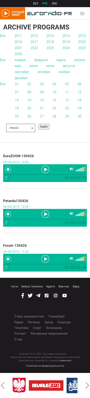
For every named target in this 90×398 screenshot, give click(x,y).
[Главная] (48, 13)
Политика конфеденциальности (45, 365)
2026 (18, 54)
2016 (18, 42)
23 (67, 108)
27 (42, 116)
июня (33, 66)
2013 (50, 36)
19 (17, 108)
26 (29, 116)
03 (42, 84)
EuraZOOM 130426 (18, 156)
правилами (65, 360)
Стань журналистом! (29, 316)
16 (54, 100)
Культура (64, 322)
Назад (2, 385)
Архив (49, 322)
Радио (18, 322)
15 (42, 100)
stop (8, 169)
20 (29, 108)
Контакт (20, 333)
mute (71, 169)
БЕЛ (35, 3)
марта (61, 60)
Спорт (37, 328)
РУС (45, 3)
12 (79, 92)
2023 (50, 48)
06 (79, 84)
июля (50, 66)
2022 (34, 48)
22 (54, 108)
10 (54, 92)
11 (67, 92)
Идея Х (50, 286)
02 (29, 84)
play (45, 169)
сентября (22, 72)
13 (17, 100)
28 (54, 116)
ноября (64, 72)
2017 (34, 42)
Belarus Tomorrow (32, 286)
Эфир (75, 286)
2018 (50, 42)
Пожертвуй (56, 316)
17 (67, 100)
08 (29, 92)
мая (18, 66)
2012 (34, 36)
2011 (18, 36)
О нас (18, 339)
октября (43, 72)
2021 (18, 48)
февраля (41, 60)
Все (2, 36)
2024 (66, 48)
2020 (82, 42)
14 (29, 100)
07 (17, 92)
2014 (66, 36)
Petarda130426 (15, 201)
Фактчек (63, 286)
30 (79, 116)
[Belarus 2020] (46, 385)
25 (17, 116)
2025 (82, 48)
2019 (66, 42)
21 (42, 108)
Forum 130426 (15, 245)
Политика (21, 328)
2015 (82, 36)
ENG (54, 3)
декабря (21, 78)
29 (67, 116)
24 (79, 108)
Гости (14, 286)
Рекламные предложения (49, 333)
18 (79, 100)
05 (67, 84)
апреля (79, 60)
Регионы (34, 322)
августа (69, 66)
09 (42, 92)
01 (17, 84)
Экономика (54, 328)
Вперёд (87, 385)
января (20, 60)
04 (54, 84)
